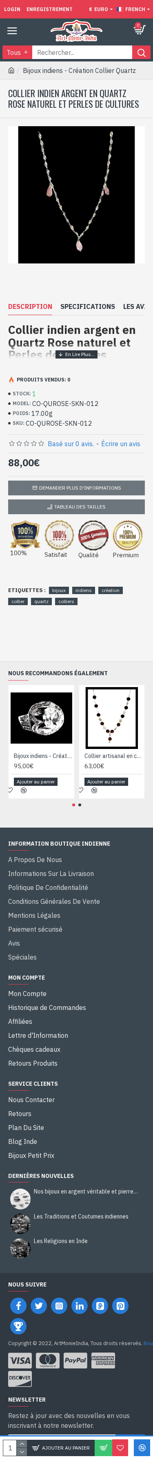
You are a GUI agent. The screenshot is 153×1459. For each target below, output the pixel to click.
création (111, 590)
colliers (66, 601)
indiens (83, 590)
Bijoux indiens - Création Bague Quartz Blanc (43, 756)
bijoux (59, 590)
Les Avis (137, 306)
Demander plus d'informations (80, 488)
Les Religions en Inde (61, 1241)
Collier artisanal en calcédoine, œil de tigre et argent (113, 756)
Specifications (87, 306)
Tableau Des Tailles (80, 507)
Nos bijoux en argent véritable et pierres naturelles (87, 1192)
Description (30, 306)
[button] (73, 804)
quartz (41, 601)
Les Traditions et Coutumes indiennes (81, 1217)
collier (17, 601)
